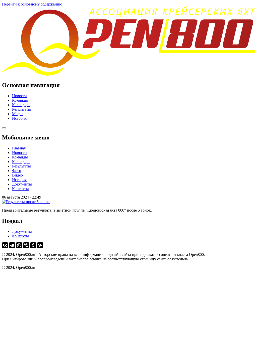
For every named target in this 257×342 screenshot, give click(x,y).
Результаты (21, 109)
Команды (20, 100)
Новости (19, 96)
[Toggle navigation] (4, 128)
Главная (19, 148)
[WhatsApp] (19, 245)
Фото (16, 170)
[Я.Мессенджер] (40, 245)
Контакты (20, 189)
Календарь (21, 105)
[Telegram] (12, 245)
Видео (17, 175)
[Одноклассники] (33, 245)
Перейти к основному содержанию (32, 4)
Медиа (17, 114)
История (19, 118)
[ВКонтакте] (5, 245)
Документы (22, 184)
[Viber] (26, 245)
